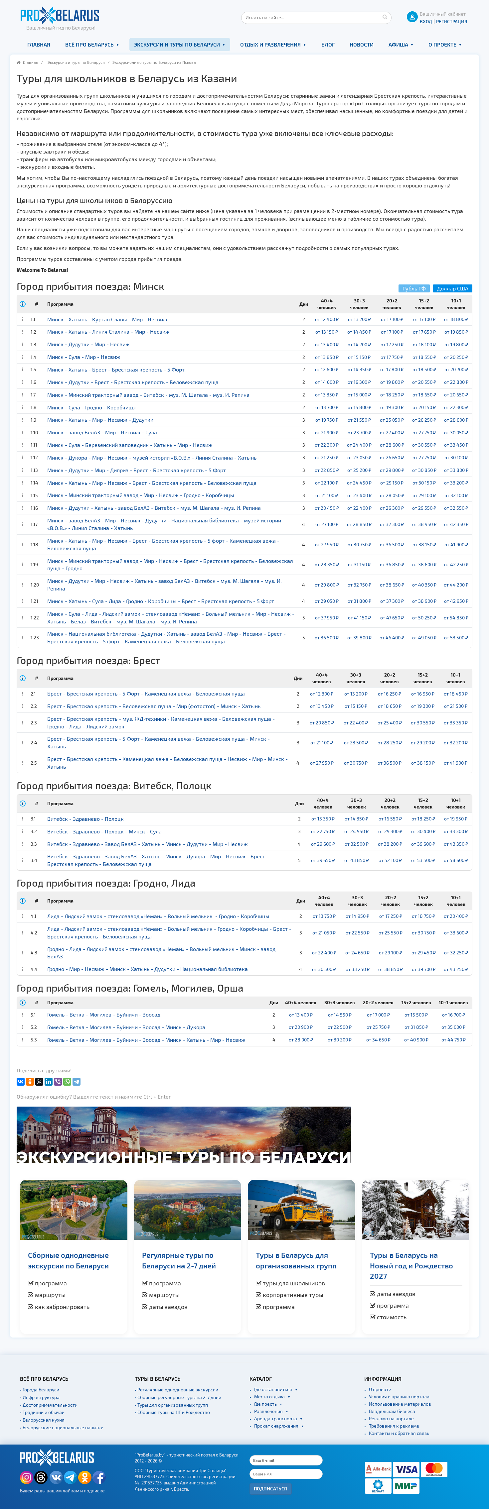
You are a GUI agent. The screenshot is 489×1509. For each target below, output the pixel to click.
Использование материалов (400, 1404)
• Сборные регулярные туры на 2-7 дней (178, 1397)
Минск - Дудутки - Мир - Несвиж (88, 344)
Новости (362, 44)
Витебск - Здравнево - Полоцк (85, 818)
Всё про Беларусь (89, 44)
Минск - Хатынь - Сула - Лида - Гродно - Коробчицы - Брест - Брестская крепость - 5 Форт (160, 601)
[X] (39, 1082)
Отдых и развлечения (270, 44)
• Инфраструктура (40, 1397)
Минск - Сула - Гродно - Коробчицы (91, 407)
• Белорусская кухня (42, 1420)
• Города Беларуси (39, 1389)
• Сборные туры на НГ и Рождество (172, 1412)
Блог (328, 44)
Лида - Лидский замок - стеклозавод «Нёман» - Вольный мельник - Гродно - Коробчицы (158, 916)
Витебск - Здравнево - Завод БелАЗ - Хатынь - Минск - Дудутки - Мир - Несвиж (147, 844)
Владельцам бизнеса (392, 1411)
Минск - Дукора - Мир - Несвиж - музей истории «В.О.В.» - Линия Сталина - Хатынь (151, 457)
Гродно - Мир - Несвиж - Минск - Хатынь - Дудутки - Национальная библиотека (147, 969)
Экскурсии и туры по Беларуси (177, 44)
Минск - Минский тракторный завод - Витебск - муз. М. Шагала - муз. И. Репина (148, 394)
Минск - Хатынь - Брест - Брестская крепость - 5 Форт (116, 369)
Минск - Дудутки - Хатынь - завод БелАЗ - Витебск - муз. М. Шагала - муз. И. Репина (154, 507)
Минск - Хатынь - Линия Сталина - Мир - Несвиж (108, 331)
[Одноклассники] (30, 1082)
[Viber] (58, 1082)
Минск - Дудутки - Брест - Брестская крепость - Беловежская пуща (133, 382)
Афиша (398, 44)
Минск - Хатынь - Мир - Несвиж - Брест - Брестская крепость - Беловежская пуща (151, 483)
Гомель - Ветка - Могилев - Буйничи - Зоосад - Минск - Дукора (126, 1027)
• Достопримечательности (49, 1405)
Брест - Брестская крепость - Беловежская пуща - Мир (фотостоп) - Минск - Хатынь (153, 706)
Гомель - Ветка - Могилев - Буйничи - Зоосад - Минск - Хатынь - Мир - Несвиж (146, 1039)
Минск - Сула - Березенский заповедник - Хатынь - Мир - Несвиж (130, 445)
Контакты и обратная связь (399, 1433)
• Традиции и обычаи (42, 1412)
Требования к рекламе (394, 1426)
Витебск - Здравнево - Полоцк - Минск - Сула (104, 831)
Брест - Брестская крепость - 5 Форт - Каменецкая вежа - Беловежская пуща (146, 693)
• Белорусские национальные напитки (61, 1427)
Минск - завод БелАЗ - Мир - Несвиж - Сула (102, 432)
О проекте (442, 44)
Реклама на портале (391, 1418)
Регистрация (451, 21)
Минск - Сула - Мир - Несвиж (83, 357)
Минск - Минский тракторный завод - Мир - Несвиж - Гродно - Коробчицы (140, 495)
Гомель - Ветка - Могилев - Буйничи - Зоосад (103, 1014)
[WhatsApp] (67, 1082)
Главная (38, 44)
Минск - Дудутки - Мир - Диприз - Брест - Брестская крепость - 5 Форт (136, 470)
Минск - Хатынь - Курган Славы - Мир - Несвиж (107, 319)
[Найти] (385, 17)
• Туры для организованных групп (171, 1405)
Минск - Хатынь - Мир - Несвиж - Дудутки (100, 419)
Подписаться (270, 1488)
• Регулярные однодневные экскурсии (176, 1389)
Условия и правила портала (399, 1396)
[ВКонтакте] (21, 1082)
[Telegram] (77, 1082)
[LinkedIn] (49, 1082)
